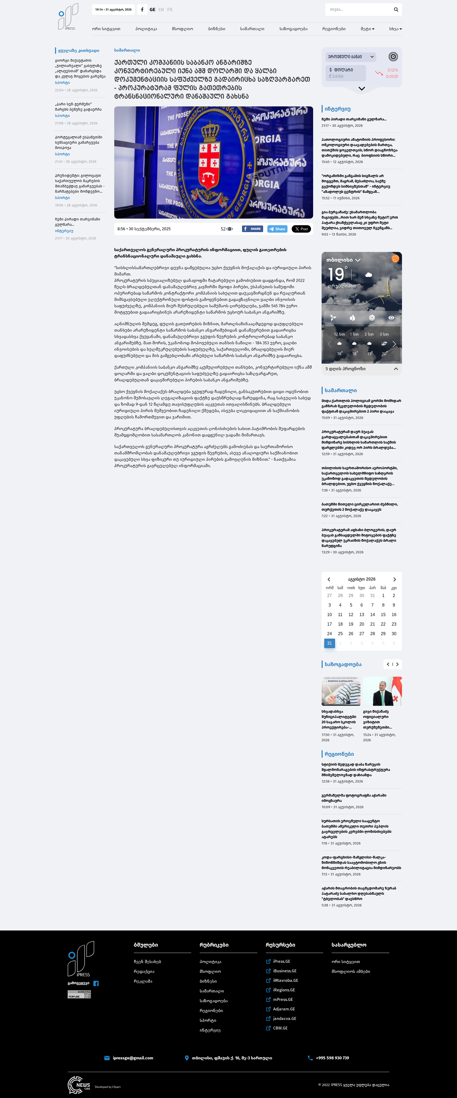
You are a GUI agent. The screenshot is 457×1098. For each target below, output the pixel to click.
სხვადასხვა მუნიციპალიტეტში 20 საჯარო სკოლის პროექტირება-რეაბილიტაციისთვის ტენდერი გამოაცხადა (340, 719)
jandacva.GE (284, 1018)
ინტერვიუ (64, 231)
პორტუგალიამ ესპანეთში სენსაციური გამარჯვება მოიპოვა (78, 142)
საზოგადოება (294, 28)
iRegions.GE (284, 989)
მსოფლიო (182, 28)
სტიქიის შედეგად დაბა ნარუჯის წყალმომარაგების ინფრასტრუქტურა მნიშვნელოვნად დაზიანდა (356, 769)
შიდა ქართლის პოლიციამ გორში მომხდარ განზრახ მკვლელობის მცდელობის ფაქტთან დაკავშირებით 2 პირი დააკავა (361, 406)
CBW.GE (280, 1028)
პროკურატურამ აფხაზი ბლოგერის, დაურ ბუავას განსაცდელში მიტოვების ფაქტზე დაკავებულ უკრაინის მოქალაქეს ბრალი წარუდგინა (359, 538)
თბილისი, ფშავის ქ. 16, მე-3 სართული (232, 1057)
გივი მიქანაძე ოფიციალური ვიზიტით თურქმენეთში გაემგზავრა (376, 719)
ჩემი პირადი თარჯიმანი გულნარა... (77, 222)
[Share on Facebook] (252, 228)
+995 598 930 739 (332, 1057)
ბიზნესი (216, 28)
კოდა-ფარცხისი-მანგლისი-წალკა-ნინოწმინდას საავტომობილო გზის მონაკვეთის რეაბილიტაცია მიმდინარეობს (361, 862)
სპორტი (62, 82)
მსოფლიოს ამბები (351, 971)
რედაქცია (144, 971)
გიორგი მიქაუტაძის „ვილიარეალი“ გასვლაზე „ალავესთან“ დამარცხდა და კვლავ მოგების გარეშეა (80, 68)
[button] (387, 664)
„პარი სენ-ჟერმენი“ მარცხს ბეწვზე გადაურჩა (78, 107)
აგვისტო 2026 (362, 579)
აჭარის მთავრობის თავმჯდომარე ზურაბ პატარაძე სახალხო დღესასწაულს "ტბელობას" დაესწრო (359, 893)
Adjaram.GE (284, 1008)
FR (169, 9)
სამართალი (252, 28)
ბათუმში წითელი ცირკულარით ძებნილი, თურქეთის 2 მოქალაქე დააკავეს (360, 507)
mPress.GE (283, 999)
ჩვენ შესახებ (147, 961)
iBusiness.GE (285, 970)
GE (152, 9)
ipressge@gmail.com (133, 1057)
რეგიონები (334, 28)
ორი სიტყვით (106, 28)
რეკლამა (143, 981)
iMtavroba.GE (285, 980)
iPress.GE (281, 961)
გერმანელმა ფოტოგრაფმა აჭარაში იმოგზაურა (354, 798)
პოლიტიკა (146, 28)
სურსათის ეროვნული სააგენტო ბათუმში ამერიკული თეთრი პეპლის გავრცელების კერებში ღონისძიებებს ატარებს (356, 829)
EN (161, 9)
